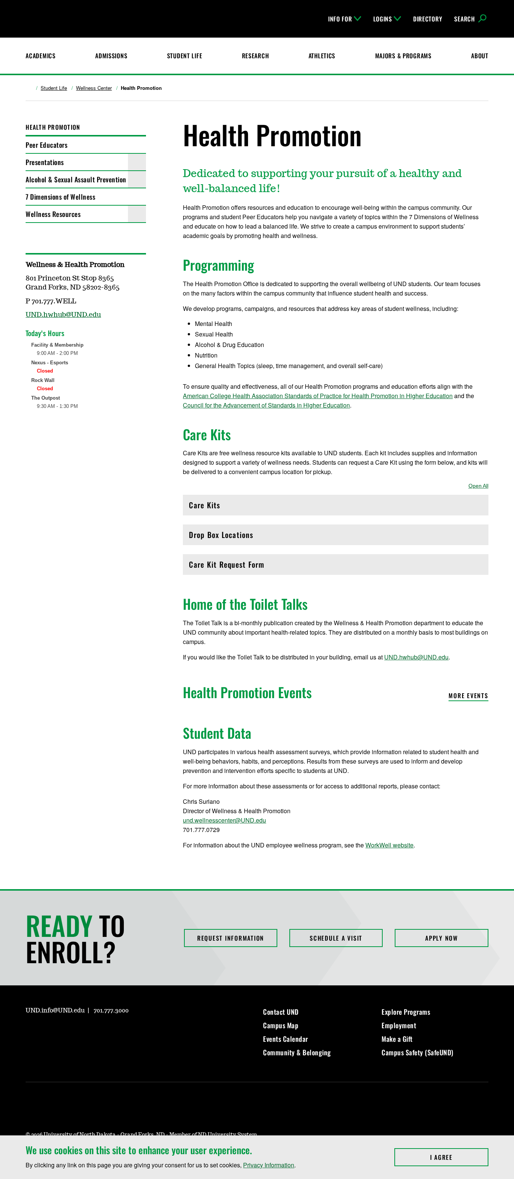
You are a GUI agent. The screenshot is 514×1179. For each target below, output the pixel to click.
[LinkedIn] (67, 1032)
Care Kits (221, 507)
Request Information (230, 938)
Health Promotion (53, 127)
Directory (427, 18)
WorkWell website (389, 845)
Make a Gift (397, 1039)
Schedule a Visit (336, 938)
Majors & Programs (403, 55)
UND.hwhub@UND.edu (416, 657)
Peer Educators (46, 145)
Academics (40, 55)
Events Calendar (285, 1039)
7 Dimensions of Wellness (60, 197)
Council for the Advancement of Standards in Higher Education (266, 405)
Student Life (184, 55)
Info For (340, 18)
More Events (468, 696)
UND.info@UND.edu (55, 1011)
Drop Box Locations (221, 536)
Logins (382, 18)
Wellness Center (94, 88)
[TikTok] (103, 1032)
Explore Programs (406, 1012)
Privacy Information (268, 1165)
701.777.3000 (111, 1011)
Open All (478, 486)
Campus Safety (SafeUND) (417, 1052)
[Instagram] (49, 438)
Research (255, 55)
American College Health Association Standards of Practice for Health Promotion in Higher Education (318, 395)
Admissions (111, 55)
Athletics (322, 55)
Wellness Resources (53, 214)
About (479, 55)
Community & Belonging (297, 1052)
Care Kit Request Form (226, 566)
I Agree (459, 1157)
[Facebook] (31, 438)
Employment (399, 1025)
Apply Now (441, 938)
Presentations (45, 162)
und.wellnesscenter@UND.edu (224, 820)
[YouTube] (85, 1032)
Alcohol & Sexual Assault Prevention (76, 179)
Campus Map (280, 1025)
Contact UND (281, 1012)
